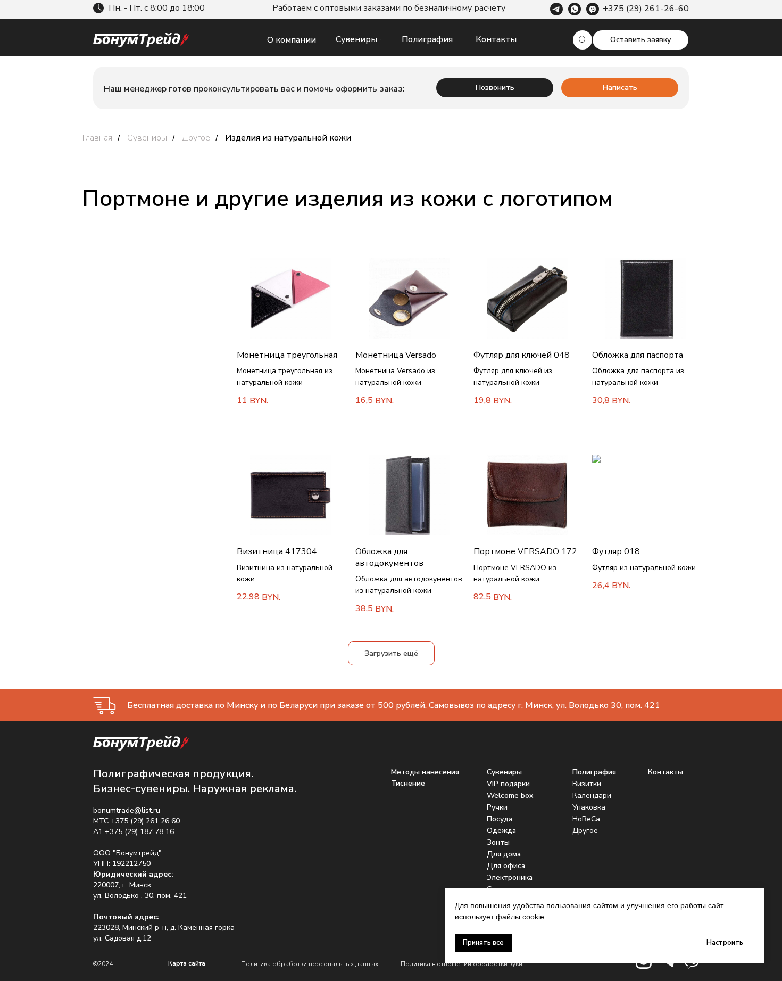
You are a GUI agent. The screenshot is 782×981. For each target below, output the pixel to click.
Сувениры (147, 138)
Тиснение (408, 783)
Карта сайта (186, 963)
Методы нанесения (425, 772)
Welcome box (510, 795)
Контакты (665, 772)
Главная (97, 138)
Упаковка (588, 807)
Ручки (497, 807)
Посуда (499, 819)
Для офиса (506, 866)
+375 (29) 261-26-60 (646, 8)
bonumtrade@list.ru (126, 810)
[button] (640, 40)
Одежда (501, 831)
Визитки (586, 784)
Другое (196, 138)
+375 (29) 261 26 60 (145, 821)
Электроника (510, 877)
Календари (591, 795)
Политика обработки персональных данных (309, 964)
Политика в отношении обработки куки (461, 964)
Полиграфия (594, 772)
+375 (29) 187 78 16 (139, 832)
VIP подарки (508, 784)
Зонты (498, 842)
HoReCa (586, 819)
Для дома (504, 854)
